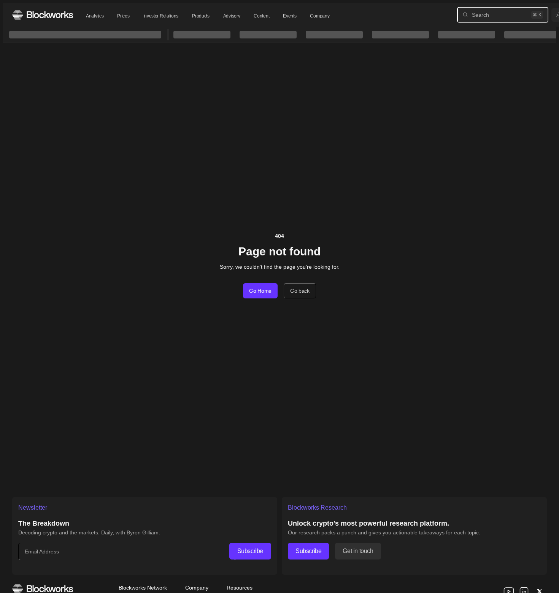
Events (289, 16)
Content (261, 16)
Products (201, 16)
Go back (300, 291)
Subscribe (250, 551)
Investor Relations (161, 16)
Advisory (231, 16)
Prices (123, 16)
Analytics (94, 16)
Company (319, 16)
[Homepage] (42, 14)
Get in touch (358, 551)
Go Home (260, 291)
